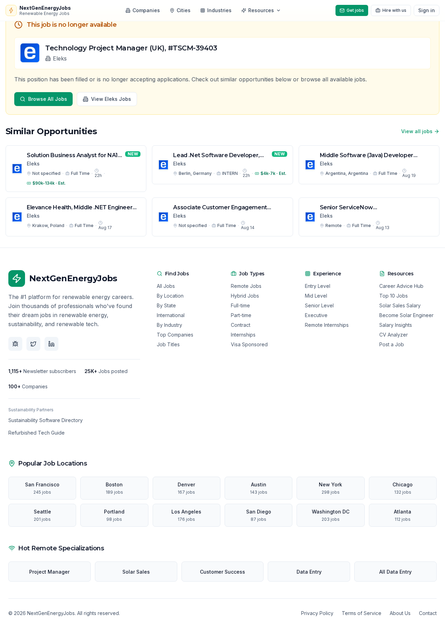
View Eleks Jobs (111, 99)
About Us (400, 613)
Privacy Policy (317, 613)
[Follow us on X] (33, 344)
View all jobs (416, 131)
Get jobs (355, 10)
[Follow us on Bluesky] (15, 344)
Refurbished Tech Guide (36, 433)
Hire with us (394, 10)
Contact (428, 613)
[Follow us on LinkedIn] (51, 344)
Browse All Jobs (47, 99)
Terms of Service (361, 613)
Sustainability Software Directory (45, 420)
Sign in (426, 10)
